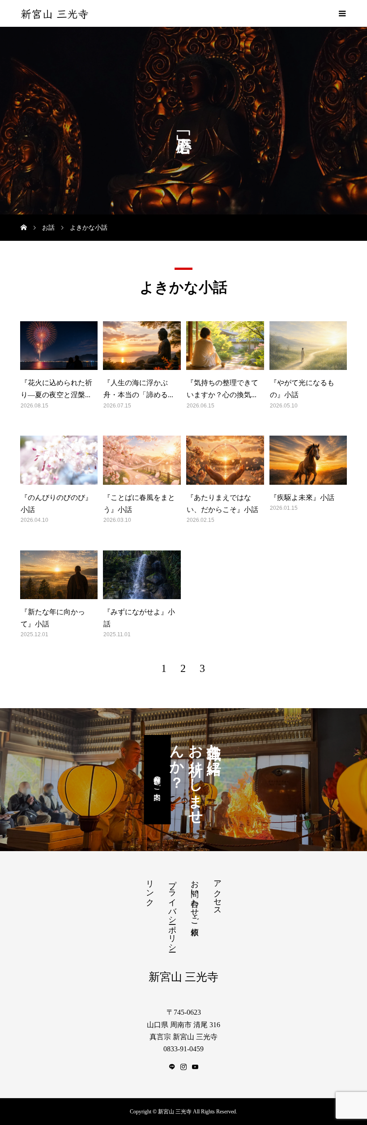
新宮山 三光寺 (55, 13)
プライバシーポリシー (172, 911)
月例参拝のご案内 (157, 780)
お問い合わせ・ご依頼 (194, 898)
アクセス (217, 893)
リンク (149, 888)
